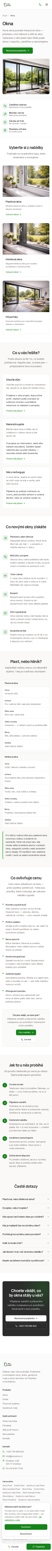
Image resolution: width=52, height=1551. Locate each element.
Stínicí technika (10, 1421)
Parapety (7, 1425)
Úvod (5, 15)
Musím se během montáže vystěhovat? (23, 1260)
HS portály (12, 317)
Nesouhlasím (26, 1534)
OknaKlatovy (8, 1496)
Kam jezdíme (9, 1434)
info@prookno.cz (14, 1456)
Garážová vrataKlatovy (25, 1496)
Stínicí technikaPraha (31, 1493)
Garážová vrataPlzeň (35, 1485)
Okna (5, 1395)
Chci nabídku (25, 1032)
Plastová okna (13, 201)
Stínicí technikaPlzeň (11, 1489)
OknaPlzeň (7, 1485)
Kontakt (6, 1438)
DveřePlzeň (19, 1485)
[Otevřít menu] (46, 4)
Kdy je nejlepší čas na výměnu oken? (21, 1225)
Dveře (5, 1399)
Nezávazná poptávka (16, 50)
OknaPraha (27, 1489)
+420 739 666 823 (27, 1326)
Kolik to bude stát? (12, 1243)
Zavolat (27, 1039)
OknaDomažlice (9, 1500)
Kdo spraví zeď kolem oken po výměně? (23, 1216)
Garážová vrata (10, 1408)
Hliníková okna (14, 259)
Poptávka (40, 1546)
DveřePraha (39, 1489)
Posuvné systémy (11, 1403)
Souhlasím (26, 1527)
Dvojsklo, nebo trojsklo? (15, 1207)
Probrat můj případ (14, 411)
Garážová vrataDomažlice (29, 1500)
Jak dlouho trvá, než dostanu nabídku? (23, 1251)
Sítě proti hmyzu (10, 1430)
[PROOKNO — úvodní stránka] (7, 4)
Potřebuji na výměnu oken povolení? (22, 1234)
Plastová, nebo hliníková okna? (19, 1199)
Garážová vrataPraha (12, 1493)
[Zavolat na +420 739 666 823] (40, 4)
